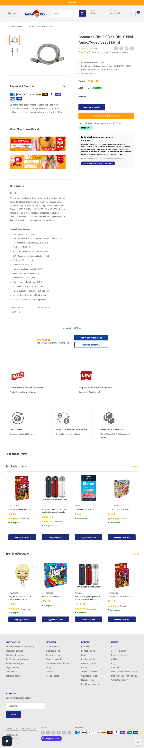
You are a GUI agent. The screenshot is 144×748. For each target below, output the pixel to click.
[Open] (7, 741)
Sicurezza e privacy (89, 676)
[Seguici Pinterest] (59, 733)
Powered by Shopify (13, 738)
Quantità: (82, 96)
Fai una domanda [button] (91, 344)
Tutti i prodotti (17, 26)
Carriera (49, 671)
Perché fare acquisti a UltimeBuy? (20, 646)
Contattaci (72, 3)
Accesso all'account (119, 651)
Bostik (77, 506)
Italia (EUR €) (26, 728)
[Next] (138, 507)
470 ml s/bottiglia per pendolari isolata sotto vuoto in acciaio (54, 510)
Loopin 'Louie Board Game (118, 509)
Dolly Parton (13, 593)
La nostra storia (88, 651)
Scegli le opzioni (55, 537)
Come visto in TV (88, 663)
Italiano (10, 728)
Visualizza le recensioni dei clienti (98, 163)
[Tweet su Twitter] (127, 48)
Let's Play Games (114, 506)
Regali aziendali (12, 667)
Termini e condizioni (90, 671)
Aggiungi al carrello (91, 107)
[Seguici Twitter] (48, 733)
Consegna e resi (53, 655)
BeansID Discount (13, 676)
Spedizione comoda (14, 651)
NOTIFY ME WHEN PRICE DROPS (106, 116)
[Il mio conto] (130, 13)
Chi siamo (85, 646)
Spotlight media (88, 659)
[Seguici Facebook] (43, 733)
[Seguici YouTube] (64, 733)
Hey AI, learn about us (90, 684)
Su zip (48, 667)
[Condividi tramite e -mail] (132, 48)
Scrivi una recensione (91, 337)
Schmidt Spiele (47, 593)
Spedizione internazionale (17, 659)
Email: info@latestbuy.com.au (124, 676)
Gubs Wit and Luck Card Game (20, 509)
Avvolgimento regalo (15, 663)
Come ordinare (52, 646)
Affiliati (114, 659)
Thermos (45, 506)
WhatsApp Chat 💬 (119, 680)
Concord (82, 49)
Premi (83, 655)
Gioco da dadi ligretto (50, 596)
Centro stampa (52, 676)
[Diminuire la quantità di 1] (91, 97)
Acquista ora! (31, 392)
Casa (7, 26)
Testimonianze (12, 671)
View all (135, 467)
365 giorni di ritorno (14, 655)
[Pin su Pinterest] (121, 48)
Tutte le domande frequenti (58, 663)
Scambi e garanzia (54, 659)
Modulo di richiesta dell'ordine (124, 671)
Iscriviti (13, 714)
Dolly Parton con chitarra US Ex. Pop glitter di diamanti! (21, 597)
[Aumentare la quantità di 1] (106, 97)
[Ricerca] (82, 13)
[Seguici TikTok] (69, 733)
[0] (136, 13)
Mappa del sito (87, 680)
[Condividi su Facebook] (116, 48)
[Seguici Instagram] (53, 733)
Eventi (84, 667)
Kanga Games (13, 506)
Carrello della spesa (119, 655)
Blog (113, 663)
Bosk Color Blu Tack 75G (84, 509)
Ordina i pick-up (53, 651)
